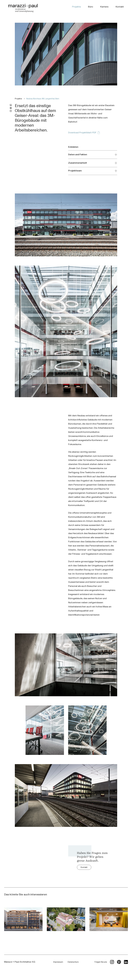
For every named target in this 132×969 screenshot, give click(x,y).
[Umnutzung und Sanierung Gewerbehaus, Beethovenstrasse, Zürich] (23, 919)
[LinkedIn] (126, 962)
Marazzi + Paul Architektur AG (19, 961)
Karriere (104, 6)
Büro (90, 6)
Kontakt (120, 6)
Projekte (76, 6)
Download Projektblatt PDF (82, 132)
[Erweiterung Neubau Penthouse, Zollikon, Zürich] (66, 919)
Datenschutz (73, 962)
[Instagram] (112, 962)
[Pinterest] (119, 962)
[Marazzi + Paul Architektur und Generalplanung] (23, 8)
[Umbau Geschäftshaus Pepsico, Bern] (108, 919)
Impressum (58, 962)
